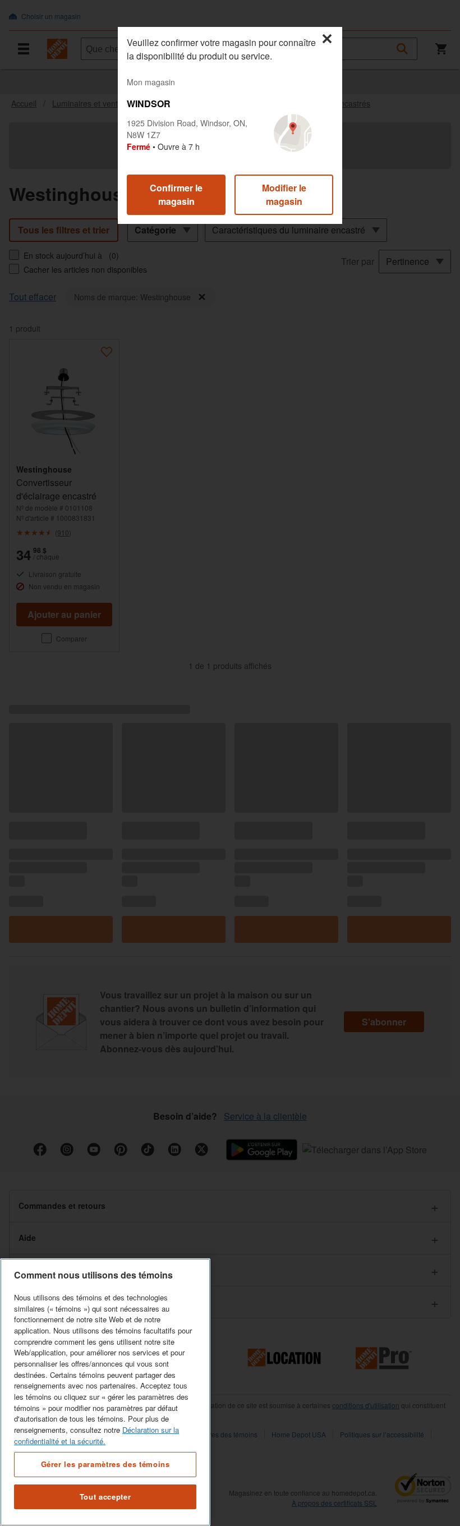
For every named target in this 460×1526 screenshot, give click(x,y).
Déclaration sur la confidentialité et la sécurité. (96, 1435)
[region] (105, 1392)
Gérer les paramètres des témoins (105, 1464)
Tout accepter (105, 1496)
